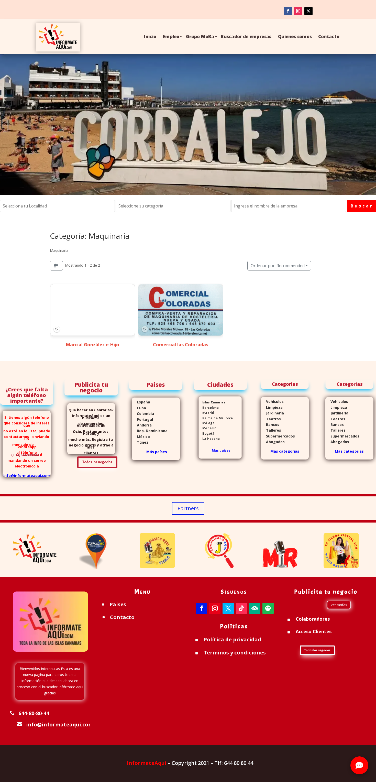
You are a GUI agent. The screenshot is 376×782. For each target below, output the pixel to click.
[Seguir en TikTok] (241, 608)
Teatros (271, 418)
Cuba (141, 407)
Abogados (273, 441)
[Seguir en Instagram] (298, 11)
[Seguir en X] (228, 608)
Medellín (207, 428)
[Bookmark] (56, 329)
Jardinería (272, 413)
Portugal (142, 419)
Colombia (145, 413)
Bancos (270, 424)
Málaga (207, 423)
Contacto (328, 36)
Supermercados (278, 436)
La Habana (209, 438)
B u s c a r (361, 206)
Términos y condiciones (235, 652)
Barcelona (209, 407)
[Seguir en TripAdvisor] (254, 608)
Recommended (278, 265)
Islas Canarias (212, 402)
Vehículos (272, 401)
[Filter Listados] (56, 265)
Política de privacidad (232, 639)
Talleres (271, 430)
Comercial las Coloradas (180, 345)
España (141, 402)
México (141, 436)
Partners (188, 508)
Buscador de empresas (246, 36)
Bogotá (207, 433)
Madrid (206, 413)
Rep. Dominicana (150, 430)
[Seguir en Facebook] (288, 11)
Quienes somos (295, 36)
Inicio (150, 36)
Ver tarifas (339, 604)
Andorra (142, 425)
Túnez (140, 442)
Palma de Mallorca (216, 418)
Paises (117, 604)
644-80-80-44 (33, 713)
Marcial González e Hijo (92, 345)
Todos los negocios (97, 462)
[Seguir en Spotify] (268, 608)
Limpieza (272, 407)
